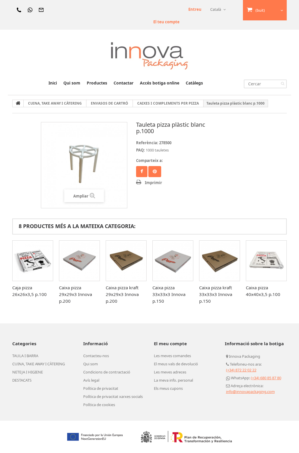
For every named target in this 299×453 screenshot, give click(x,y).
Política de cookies (99, 404)
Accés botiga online (159, 83)
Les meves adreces (170, 372)
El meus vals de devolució (176, 364)
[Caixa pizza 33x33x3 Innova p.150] (172, 260)
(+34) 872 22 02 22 (241, 370)
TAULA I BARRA (25, 355)
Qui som (71, 83)
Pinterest (154, 171)
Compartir (141, 171)
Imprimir (153, 182)
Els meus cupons (168, 388)
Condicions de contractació (106, 372)
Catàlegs (194, 83)
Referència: (147, 142)
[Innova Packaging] (149, 55)
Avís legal (91, 380)
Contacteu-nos (96, 355)
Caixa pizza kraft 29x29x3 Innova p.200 (122, 294)
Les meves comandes (172, 355)
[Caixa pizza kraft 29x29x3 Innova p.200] (126, 260)
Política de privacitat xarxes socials (113, 396)
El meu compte (170, 343)
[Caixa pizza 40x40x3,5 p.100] (266, 260)
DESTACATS (22, 380)
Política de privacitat (100, 388)
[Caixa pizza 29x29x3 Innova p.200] (79, 260)
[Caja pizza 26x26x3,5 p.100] (32, 260)
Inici (52, 83)
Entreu (194, 9)
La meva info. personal (173, 380)
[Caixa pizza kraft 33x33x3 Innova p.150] (219, 260)
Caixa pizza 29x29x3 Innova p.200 (75, 294)
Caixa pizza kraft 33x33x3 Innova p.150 (215, 294)
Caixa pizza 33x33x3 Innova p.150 (168, 294)
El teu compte (166, 21)
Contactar (123, 83)
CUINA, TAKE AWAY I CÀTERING (38, 364)
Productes (97, 83)
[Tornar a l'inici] (18, 103)
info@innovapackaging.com (250, 391)
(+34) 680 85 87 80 (266, 377)
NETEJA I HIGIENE (27, 372)
